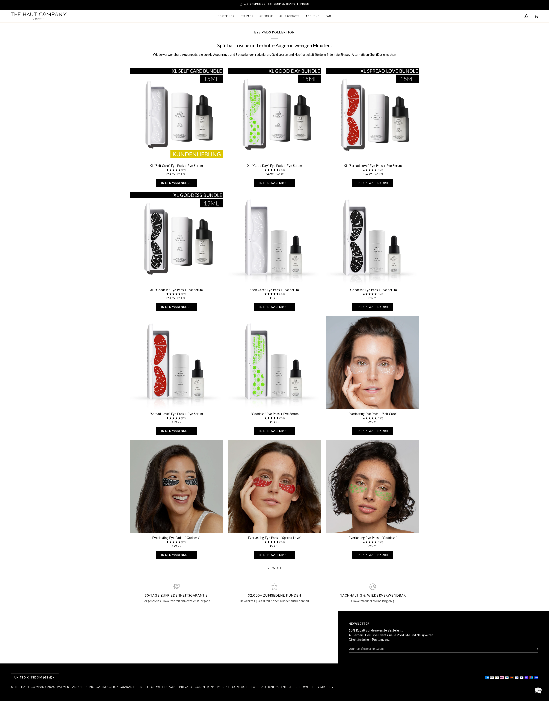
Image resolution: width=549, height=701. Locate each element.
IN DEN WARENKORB (176, 183)
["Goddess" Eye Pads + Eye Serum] (372, 238)
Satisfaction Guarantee (117, 687)
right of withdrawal (158, 687)
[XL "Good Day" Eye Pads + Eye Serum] (274, 114)
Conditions (205, 687)
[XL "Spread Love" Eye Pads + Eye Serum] (372, 114)
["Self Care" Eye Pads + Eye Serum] (274, 238)
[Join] (532, 648)
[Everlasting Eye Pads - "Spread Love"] (274, 486)
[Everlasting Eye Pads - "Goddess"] (176, 486)
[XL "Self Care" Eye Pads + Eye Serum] (176, 114)
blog (254, 687)
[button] (538, 690)
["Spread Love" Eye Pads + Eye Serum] (176, 362)
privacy (185, 687)
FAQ (263, 687)
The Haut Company (30, 687)
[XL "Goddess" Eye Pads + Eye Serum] (176, 238)
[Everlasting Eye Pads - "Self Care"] (372, 362)
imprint (223, 687)
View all (274, 568)
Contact (239, 687)
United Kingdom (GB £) (33, 677)
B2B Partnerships (282, 687)
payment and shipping (75, 687)
